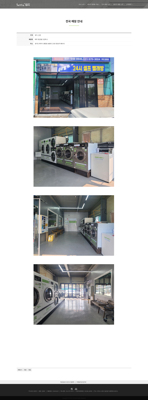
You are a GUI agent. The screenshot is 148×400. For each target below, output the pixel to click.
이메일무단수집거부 (81, 382)
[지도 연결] (76, 389)
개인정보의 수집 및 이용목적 (67, 382)
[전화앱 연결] (72, 389)
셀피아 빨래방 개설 (93, 4)
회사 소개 (81, 4)
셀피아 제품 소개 (118, 4)
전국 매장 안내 (106, 4)
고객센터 (128, 4)
